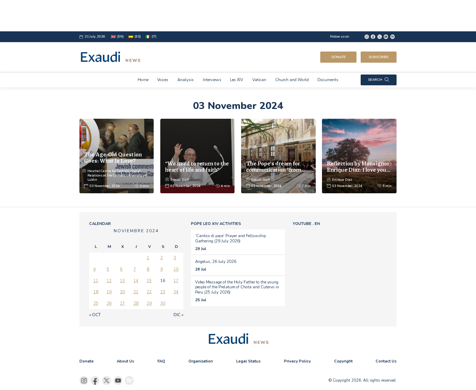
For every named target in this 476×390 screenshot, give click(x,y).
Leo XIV (236, 80)
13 (122, 280)
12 (109, 280)
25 (95, 303)
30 (162, 303)
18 (95, 292)
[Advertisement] (238, 15)
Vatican (259, 80)
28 (135, 303)
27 (122, 303)
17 (176, 280)
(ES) (138, 36)
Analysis (185, 80)
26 (109, 303)
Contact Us (386, 361)
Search (375, 79)
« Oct (95, 315)
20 (122, 292)
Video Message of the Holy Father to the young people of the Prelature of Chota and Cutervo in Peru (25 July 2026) (237, 287)
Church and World (292, 80)
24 (176, 292)
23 (162, 292)
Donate (338, 57)
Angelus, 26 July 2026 (215, 261)
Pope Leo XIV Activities (216, 223)
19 (109, 292)
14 (135, 280)
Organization (201, 361)
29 (149, 303)
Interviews (212, 80)
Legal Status (248, 361)
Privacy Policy (297, 361)
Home (143, 80)
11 (95, 280)
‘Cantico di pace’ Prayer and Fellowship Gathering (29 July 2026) (230, 238)
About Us (125, 361)
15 (149, 280)
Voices (162, 80)
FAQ (161, 361)
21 (135, 292)
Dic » (178, 315)
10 (176, 269)
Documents (327, 80)
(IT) (154, 36)
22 (149, 292)
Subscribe (379, 57)
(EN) (120, 36)
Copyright (343, 361)
